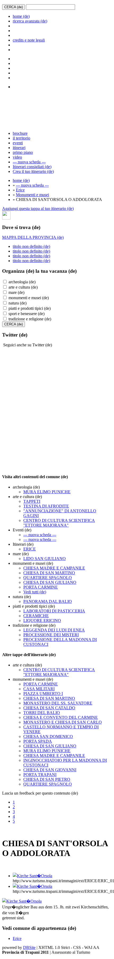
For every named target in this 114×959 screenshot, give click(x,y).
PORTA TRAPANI (39, 774)
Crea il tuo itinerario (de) (33, 171)
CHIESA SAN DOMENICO (48, 736)
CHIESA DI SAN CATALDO (49, 708)
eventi (18, 143)
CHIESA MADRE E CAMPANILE (54, 568)
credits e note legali (29, 40)
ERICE (29, 549)
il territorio (21, 138)
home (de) (21, 16)
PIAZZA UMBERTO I (43, 693)
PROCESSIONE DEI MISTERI (51, 635)
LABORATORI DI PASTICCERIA (54, 611)
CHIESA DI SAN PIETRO (46, 779)
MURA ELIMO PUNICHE (47, 492)
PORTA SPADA (37, 741)
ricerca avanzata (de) (30, 21)
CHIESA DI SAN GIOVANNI (49, 770)
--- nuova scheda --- (29, 162)
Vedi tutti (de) (34, 592)
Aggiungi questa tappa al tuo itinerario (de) (38, 208)
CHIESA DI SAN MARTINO (49, 573)
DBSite (29, 947)
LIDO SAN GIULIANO (44, 558)
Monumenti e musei (32, 194)
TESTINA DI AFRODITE (46, 506)
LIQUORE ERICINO (42, 620)
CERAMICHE (36, 615)
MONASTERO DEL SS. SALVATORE (57, 703)
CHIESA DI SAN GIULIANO (49, 582)
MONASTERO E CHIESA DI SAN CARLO (62, 722)
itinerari (19, 147)
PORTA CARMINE (40, 587)
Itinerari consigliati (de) (32, 166)
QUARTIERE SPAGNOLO (47, 577)
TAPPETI (31, 501)
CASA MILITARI (39, 689)
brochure (20, 133)
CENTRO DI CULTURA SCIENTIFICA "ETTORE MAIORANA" (59, 522)
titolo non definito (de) (31, 246)
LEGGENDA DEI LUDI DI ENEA (54, 630)
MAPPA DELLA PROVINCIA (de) (33, 237)
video (17, 157)
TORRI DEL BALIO (41, 712)
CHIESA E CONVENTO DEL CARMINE (60, 717)
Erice (20, 190)
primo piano (23, 152)
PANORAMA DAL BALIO (47, 601)
